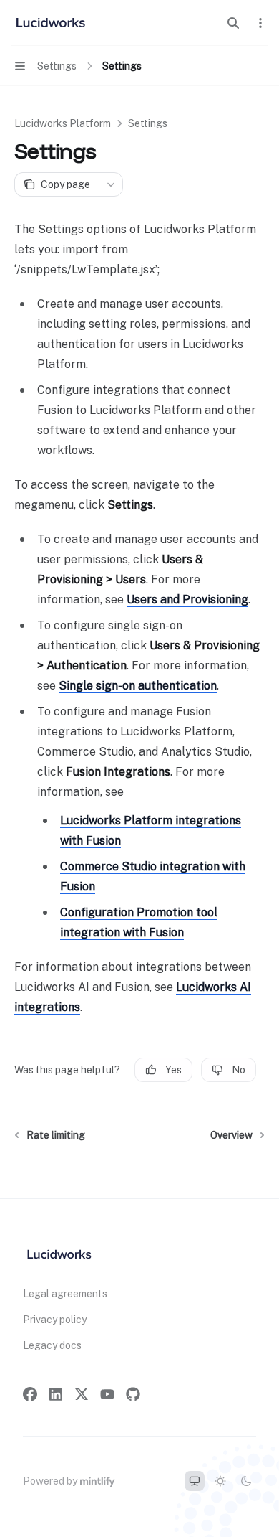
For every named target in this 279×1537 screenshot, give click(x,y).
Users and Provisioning (187, 599)
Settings (147, 123)
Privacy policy (55, 1319)
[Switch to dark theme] (246, 1481)
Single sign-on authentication (138, 685)
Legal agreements (65, 1293)
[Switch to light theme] (220, 1481)
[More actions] (260, 23)
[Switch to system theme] (195, 1481)
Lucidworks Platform (62, 123)
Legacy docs (52, 1345)
